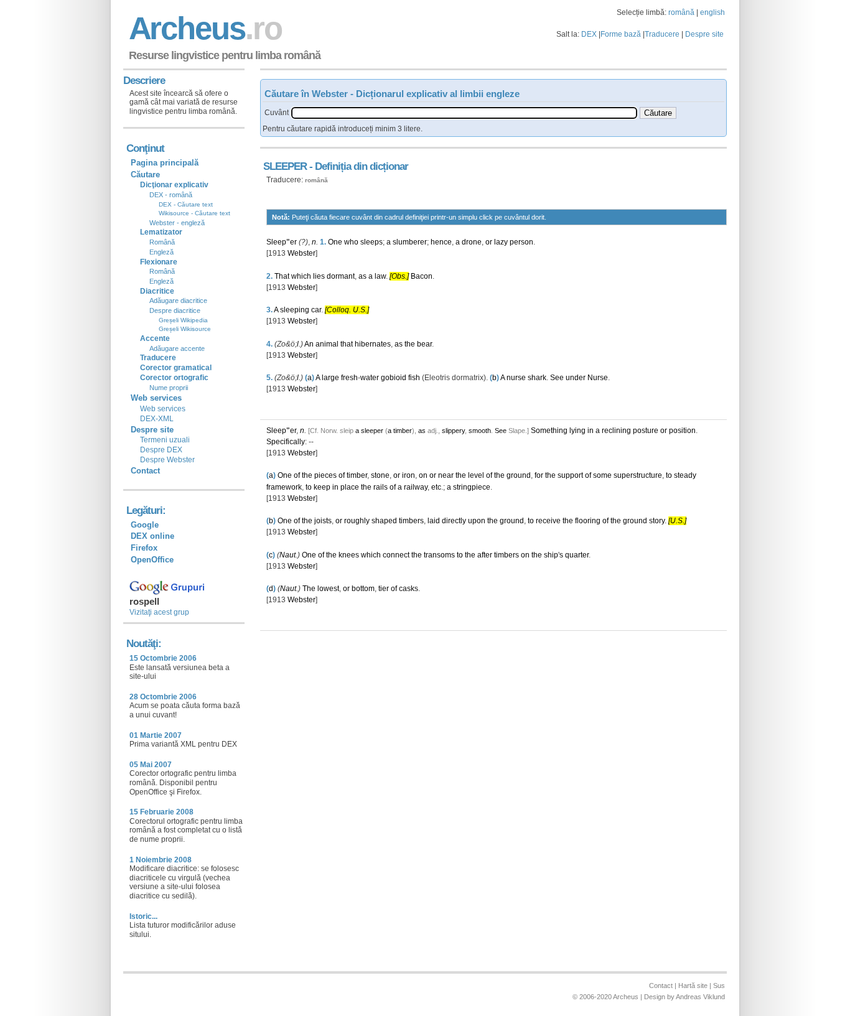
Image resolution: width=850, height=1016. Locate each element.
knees (349, 555)
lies (319, 276)
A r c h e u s (203, 28)
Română (162, 242)
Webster (301, 253)
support (570, 475)
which (301, 276)
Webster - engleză (177, 222)
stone (380, 475)
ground (519, 475)
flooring (587, 520)
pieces (325, 475)
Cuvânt (276, 112)
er (293, 242)
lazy (501, 242)
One (335, 242)
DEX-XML (157, 418)
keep (322, 487)
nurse (516, 377)
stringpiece (471, 487)
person (521, 242)
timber (402, 430)
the (409, 344)
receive (548, 520)
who (351, 242)
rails (380, 487)
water (369, 377)
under (576, 377)
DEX (589, 34)
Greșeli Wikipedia (183, 320)
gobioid (393, 377)
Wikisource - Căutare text (194, 213)
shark (537, 377)
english (712, 12)
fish (414, 377)
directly (454, 520)
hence (441, 242)
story (657, 520)
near (446, 475)
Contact (145, 470)
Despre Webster (167, 459)
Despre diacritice (174, 310)
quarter (577, 555)
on (423, 475)
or (488, 242)
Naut (287, 555)
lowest (328, 588)
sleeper (372, 430)
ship (551, 555)
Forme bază (620, 34)
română (681, 12)
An (309, 344)
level (476, 475)
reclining (616, 430)
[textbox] (464, 113)
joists (323, 520)
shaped (384, 520)
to (669, 475)
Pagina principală (164, 162)
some (602, 475)
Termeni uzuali (165, 440)
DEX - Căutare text (186, 204)
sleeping (294, 309)
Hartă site (693, 985)
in (590, 430)
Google (145, 524)
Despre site (704, 34)
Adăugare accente (177, 348)
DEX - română (170, 194)
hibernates (373, 344)
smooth (480, 430)
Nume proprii (168, 387)
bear (424, 344)
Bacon (421, 276)
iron (408, 475)
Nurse (597, 377)
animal (327, 344)
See (557, 377)
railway (415, 487)
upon (476, 520)
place (349, 487)
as (362, 276)
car (316, 309)
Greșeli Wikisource (185, 328)
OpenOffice (152, 559)
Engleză (161, 252)
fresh (349, 377)
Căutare (145, 174)
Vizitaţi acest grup (159, 612)
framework (284, 487)
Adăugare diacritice (178, 300)
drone (472, 242)
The (308, 588)
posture (645, 430)
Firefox (144, 547)
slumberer (410, 242)
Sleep (276, 242)
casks (408, 588)
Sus (719, 985)
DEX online (152, 536)
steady (685, 475)
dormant (341, 276)
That (281, 276)
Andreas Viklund (700, 996)
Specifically (285, 441)
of (297, 475)
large (330, 377)
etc (436, 487)
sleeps (371, 242)
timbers (411, 520)
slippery (453, 430)
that (346, 344)
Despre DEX (161, 449)
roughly (357, 520)
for (539, 475)
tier (383, 588)
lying (577, 430)
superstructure (638, 475)
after (484, 555)
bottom (363, 588)
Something (549, 430)
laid (433, 520)
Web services (162, 408)
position (682, 430)
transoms (439, 555)
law (380, 276)
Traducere (662, 34)
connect (396, 555)
